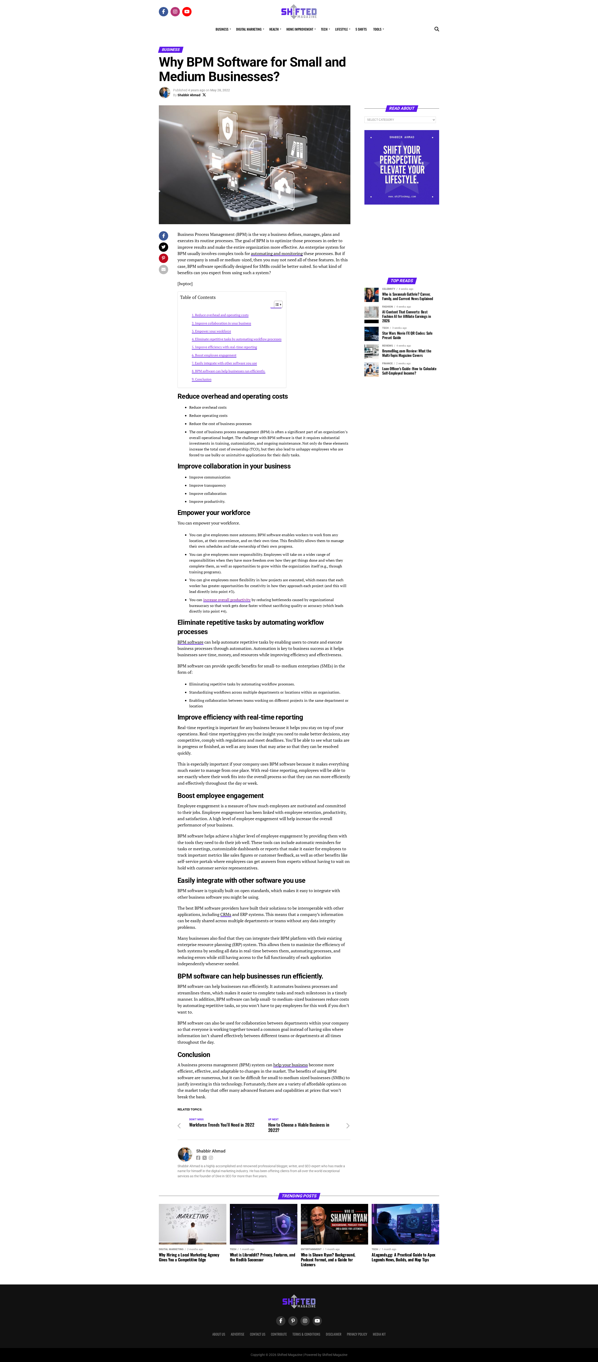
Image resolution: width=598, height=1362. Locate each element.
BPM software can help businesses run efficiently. (230, 371)
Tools (377, 29)
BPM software (190, 642)
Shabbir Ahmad (189, 95)
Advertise (237, 1334)
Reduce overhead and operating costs (222, 315)
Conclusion (203, 379)
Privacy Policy (357, 1334)
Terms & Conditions (306, 1334)
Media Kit (379, 1334)
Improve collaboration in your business (223, 323)
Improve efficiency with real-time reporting (226, 347)
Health (274, 29)
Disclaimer (333, 1334)
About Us (218, 1334)
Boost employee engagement (215, 355)
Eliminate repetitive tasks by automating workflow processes (238, 339)
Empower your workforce (213, 331)
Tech (324, 29)
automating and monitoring (277, 253)
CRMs (225, 914)
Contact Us (257, 1334)
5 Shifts (361, 29)
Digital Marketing (249, 29)
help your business (290, 1065)
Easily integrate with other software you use (226, 363)
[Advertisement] (401, 241)
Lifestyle (341, 29)
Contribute (279, 1334)
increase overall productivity (227, 599)
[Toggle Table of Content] (276, 305)
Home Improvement (299, 29)
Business (222, 29)
